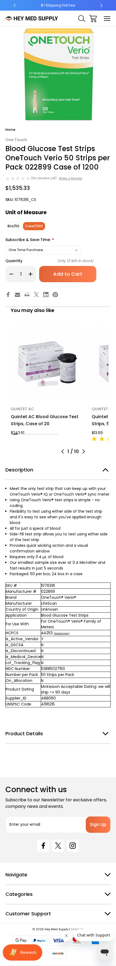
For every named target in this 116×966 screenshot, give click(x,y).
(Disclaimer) (62, 633)
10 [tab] (56, 434)
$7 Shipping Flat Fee (58, 5)
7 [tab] (42, 434)
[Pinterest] (55, 294)
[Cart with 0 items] (93, 18)
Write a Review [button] (70, 178)
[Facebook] (8, 294)
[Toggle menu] (107, 18)
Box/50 (13, 226)
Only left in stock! (75, 261)
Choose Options (48, 393)
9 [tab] (51, 434)
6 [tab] (38, 434)
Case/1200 (34, 226)
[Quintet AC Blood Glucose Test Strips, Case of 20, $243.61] (48, 363)
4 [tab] (28, 434)
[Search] (81, 18)
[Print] (27, 294)
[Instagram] (73, 846)
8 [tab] (47, 434)
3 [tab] (24, 434)
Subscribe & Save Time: (29, 240)
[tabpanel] (48, 381)
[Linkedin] (46, 294)
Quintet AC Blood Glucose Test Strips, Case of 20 (45, 420)
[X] (36, 294)
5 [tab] (33, 434)
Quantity (13, 261)
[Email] (17, 294)
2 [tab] (20, 434)
